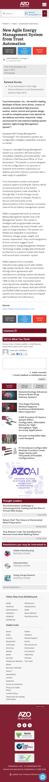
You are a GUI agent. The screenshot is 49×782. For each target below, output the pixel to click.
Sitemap (27, 658)
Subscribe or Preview (22, 553)
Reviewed (11, 73)
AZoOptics (10, 613)
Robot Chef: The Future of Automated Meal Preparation (22, 521)
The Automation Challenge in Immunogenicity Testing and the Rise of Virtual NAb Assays (24, 508)
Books (8, 654)
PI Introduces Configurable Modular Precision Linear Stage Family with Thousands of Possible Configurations (33, 453)
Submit (42, 379)
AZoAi (26, 610)
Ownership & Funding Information (15, 697)
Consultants (29, 651)
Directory (10, 648)
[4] (9, 439)
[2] (9, 407)
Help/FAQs (28, 654)
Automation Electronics (28, 23)
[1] (9, 395)
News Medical (30, 613)
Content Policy (12, 693)
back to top (40, 706)
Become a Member (14, 668)
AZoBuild (10, 616)
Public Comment (39, 372)
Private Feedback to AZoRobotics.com (29, 375)
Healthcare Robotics (14, 661)
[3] (9, 420)
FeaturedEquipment (40, 386)
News (14, 23)
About (8, 631)
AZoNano (10, 606)
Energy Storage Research (24, 575)
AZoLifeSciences (31, 616)
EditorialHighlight (24, 386)
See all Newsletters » (12, 587)
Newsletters (11, 674)
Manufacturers (30, 644)
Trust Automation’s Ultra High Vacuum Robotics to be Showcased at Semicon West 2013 (26, 89)
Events (27, 641)
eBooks (9, 651)
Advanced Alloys (20, 563)
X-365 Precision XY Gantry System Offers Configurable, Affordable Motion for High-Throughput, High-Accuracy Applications (32, 424)
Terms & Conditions (14, 684)
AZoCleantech (12, 610)
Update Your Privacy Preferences (26, 774)
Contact (9, 677)
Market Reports (30, 638)
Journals (9, 658)
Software (28, 635)
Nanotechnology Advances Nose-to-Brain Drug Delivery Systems (33, 394)
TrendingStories (9, 386)
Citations (9, 330)
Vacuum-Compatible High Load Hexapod (32, 437)
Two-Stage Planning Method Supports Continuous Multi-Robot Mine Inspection (31, 407)
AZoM (8, 603)
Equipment (10, 641)
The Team (28, 661)
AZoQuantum (30, 606)
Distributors (29, 648)
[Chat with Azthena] (42, 777)
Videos (27, 631)
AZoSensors (29, 603)
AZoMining (10, 619)
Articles (9, 638)
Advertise (10, 681)
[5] (9, 451)
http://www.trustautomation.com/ (19, 308)
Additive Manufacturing (23, 550)
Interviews (10, 644)
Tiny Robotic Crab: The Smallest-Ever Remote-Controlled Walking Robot (22, 533)
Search (9, 671)
